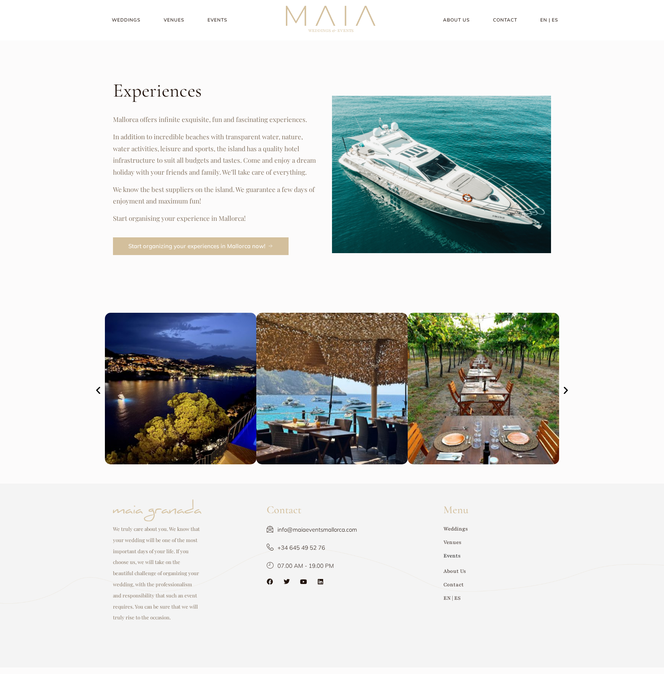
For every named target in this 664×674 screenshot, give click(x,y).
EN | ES (549, 20)
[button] (98, 390)
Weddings (126, 20)
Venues (174, 20)
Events (217, 20)
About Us (456, 20)
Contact (505, 20)
